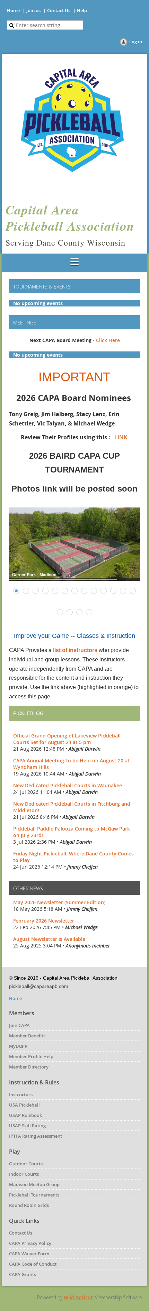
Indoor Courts (24, 1174)
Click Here (108, 340)
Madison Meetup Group (34, 1184)
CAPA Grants (22, 1274)
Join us (33, 10)
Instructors (21, 1094)
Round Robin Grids (29, 1205)
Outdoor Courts (26, 1164)
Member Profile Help (31, 1056)
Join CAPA (19, 1025)
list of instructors (75, 650)
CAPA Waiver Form (29, 1253)
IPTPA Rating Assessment (35, 1136)
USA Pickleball (24, 1105)
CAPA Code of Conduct (32, 1264)
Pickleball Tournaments (34, 1195)
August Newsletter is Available (49, 939)
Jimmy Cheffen (82, 866)
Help (82, 10)
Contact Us (58, 10)
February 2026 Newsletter (43, 920)
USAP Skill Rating (27, 1125)
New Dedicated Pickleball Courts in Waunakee (67, 785)
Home (13, 10)
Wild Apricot (78, 1297)
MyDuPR (18, 1046)
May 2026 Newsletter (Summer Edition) (59, 902)
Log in (135, 41)
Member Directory (29, 1067)
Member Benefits (27, 1036)
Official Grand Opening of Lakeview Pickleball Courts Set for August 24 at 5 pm (67, 738)
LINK (121, 437)
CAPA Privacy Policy (30, 1243)
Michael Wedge (81, 927)
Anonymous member (88, 945)
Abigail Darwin (84, 748)
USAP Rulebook (25, 1115)
